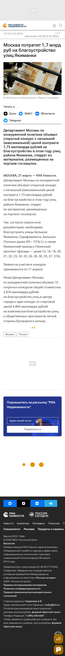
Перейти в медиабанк (48, 98)
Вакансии (9, 543)
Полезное (54, 523)
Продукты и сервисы (51, 529)
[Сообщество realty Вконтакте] (37, 503)
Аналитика (23, 523)
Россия (23, 334)
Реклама (29, 529)
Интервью (39, 523)
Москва (9, 334)
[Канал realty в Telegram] (50, 503)
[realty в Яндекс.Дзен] (23, 503)
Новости (8, 523)
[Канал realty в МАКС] (10, 503)
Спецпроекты (11, 529)
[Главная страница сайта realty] (21, 25)
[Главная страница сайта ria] (4, 25)
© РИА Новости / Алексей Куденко (19, 98)
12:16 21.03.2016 (13, 33)
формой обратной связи (46, 612)
